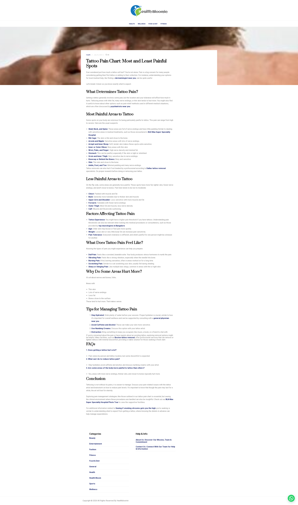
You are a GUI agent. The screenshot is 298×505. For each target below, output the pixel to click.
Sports (92, 484)
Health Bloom (95, 478)
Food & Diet (152, 24)
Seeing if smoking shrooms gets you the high (135, 408)
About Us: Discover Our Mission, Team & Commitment (153, 441)
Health (132, 24)
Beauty (92, 438)
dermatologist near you (125, 78)
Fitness (164, 24)
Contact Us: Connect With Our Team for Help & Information (155, 448)
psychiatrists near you (120, 106)
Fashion (92, 449)
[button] (291, 498)
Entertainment (95, 444)
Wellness (141, 24)
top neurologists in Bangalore (112, 226)
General (92, 466)
